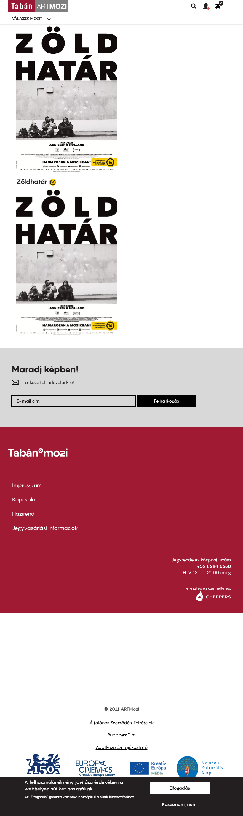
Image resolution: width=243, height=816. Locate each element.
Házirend (23, 514)
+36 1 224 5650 (214, 566)
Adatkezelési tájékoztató (122, 747)
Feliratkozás (166, 401)
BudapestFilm (122, 734)
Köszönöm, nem (179, 804)
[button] (209, 6)
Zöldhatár (31, 181)
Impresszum (27, 485)
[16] (52, 182)
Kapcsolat (24, 499)
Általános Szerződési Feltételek (121, 722)
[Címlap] (38, 6)
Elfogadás (180, 787)
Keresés (194, 6)
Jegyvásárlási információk (45, 528)
